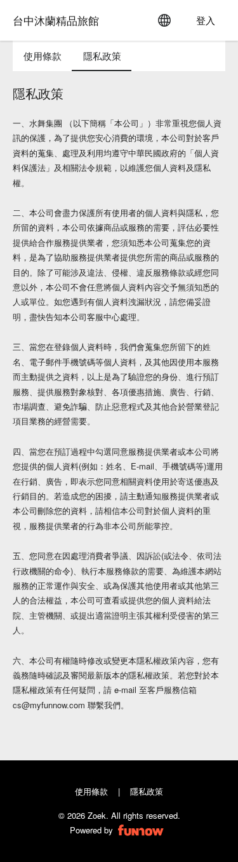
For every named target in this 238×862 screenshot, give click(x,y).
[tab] (42, 56)
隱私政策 (146, 791)
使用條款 (91, 791)
